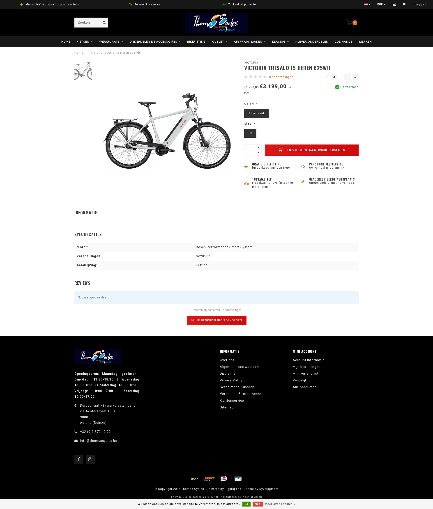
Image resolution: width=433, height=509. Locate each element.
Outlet (218, 41)
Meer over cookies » (280, 504)
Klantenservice (232, 400)
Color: (250, 103)
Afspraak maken (248, 41)
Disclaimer (228, 373)
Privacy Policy (231, 380)
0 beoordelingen (281, 77)
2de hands (344, 41)
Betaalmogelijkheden (237, 387)
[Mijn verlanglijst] (404, 4)
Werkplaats (109, 41)
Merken (365, 41)
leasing (279, 41)
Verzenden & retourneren (240, 394)
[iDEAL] (223, 478)
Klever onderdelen (311, 41)
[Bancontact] (238, 478)
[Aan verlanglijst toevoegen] (347, 77)
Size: (249, 123)
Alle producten (305, 387)
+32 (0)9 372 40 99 (95, 431)
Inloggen (419, 4)
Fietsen (83, 41)
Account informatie (309, 360)
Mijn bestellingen (306, 367)
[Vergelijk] (394, 4)
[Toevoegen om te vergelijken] (355, 77)
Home (65, 41)
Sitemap (227, 407)
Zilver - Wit (256, 113)
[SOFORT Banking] (209, 478)
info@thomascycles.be (98, 441)
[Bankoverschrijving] (194, 478)
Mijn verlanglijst (305, 373)
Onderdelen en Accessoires (153, 41)
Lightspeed (233, 489)
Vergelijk (300, 380)
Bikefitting (196, 41)
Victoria (251, 62)
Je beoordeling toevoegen (219, 320)
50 (250, 133)
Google (258, 497)
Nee (258, 504)
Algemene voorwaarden (239, 367)
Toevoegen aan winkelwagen (314, 150)
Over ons (227, 360)
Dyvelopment (269, 489)
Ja (246, 504)
